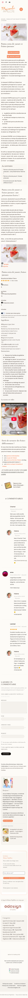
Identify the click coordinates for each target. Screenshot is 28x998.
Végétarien (6, 939)
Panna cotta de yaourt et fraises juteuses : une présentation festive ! (14, 171)
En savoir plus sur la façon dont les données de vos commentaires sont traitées (13, 768)
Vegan (20, 936)
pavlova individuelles (13, 456)
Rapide (17, 930)
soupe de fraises (12, 458)
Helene (16, 531)
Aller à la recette (14, 52)
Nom (2, 716)
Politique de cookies (7, 983)
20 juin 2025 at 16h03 (19, 596)
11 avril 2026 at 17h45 (15, 626)
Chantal (12, 507)
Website (3, 733)
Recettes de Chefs (8, 932)
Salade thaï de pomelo (16, 837)
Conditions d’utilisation (20, 983)
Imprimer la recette (14, 56)
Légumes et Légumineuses (10, 927)
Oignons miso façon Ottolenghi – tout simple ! (18, 485)
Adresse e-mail (6, 725)
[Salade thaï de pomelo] (6, 839)
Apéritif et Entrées (8, 921)
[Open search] (21, 9)
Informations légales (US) (14, 987)
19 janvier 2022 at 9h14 (19, 533)
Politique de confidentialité (8, 985)
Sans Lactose (17, 934)
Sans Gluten (6, 934)
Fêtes (11, 923)
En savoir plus (8, 820)
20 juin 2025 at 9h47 (15, 575)
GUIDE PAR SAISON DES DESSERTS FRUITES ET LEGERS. (14, 472)
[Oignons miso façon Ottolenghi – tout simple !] (8, 485)
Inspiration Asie (7, 925)
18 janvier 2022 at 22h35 (16, 509)
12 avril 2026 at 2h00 (19, 654)
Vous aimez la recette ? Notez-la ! (12, 694)
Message (3, 700)
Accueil (3, 19)
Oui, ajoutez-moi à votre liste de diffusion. (12, 748)
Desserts (18, 921)
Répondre (13, 511)
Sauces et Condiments (9, 936)
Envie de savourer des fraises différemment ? (12, 182)
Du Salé (5, 923)
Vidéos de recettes (17, 939)
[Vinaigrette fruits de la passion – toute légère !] (6, 831)
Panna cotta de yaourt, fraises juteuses (12, 177)
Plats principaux (7, 930)
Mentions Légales (21, 985)
